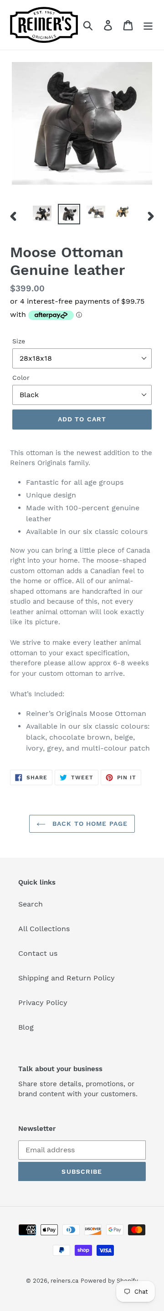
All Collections (44, 928)
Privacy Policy (42, 1002)
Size (18, 341)
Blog (26, 1027)
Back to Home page (89, 823)
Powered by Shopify (109, 1280)
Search (30, 904)
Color (21, 377)
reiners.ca (64, 1280)
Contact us (37, 953)
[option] (42, 214)
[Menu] (148, 25)
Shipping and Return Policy (66, 978)
